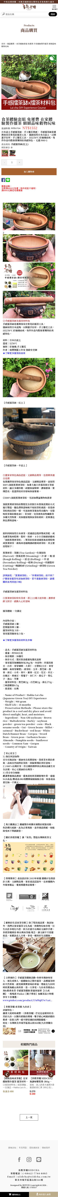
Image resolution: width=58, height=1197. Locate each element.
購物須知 (12, 1148)
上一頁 (29, 1117)
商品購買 (10, 43)
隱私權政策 (34, 1148)
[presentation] (7, 1074)
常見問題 (23, 1148)
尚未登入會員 (45, 1194)
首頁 (3, 43)
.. (47, 1185)
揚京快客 (26, 1185)
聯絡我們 (46, 1148)
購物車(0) (16, 1194)
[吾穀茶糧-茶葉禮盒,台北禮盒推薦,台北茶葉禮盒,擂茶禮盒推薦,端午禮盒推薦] (29, 7)
